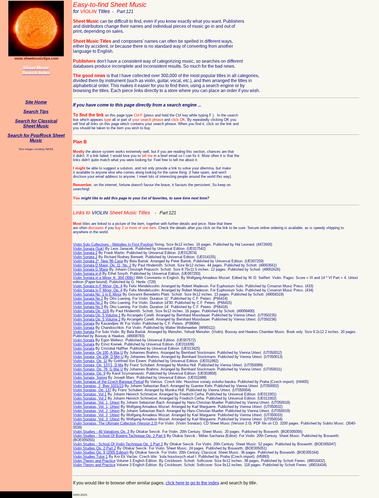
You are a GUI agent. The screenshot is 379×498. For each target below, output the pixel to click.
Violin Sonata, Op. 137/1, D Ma (98, 365)
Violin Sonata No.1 (88, 298)
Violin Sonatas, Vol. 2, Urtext (96, 411)
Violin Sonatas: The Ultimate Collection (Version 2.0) (115, 423)
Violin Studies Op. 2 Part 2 (94, 448)
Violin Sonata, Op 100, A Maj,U (98, 352)
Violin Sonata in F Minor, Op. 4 (97, 286)
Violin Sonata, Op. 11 (90, 361)
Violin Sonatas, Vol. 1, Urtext (96, 402)
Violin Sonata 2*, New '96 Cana (98, 261)
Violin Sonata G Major (90, 269)
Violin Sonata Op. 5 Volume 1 (96, 315)
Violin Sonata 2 (85, 253)
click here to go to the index (192, 483)
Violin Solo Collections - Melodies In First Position (113, 244)
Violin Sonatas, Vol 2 (90, 398)
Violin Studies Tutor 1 (90, 456)
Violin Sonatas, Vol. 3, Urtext (96, 419)
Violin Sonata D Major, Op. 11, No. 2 (102, 265)
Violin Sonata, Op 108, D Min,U (98, 357)
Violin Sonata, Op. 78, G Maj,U (98, 369)
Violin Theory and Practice (94, 461)
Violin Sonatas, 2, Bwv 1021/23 (98, 386)
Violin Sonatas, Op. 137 (92, 390)
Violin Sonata (83, 323)
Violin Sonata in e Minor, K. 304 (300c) (104, 278)
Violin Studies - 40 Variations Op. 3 (101, 432)
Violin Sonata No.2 (88, 303)
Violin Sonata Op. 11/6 (91, 311)
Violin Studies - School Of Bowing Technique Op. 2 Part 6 (119, 436)
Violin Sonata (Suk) (88, 249)
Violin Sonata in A (87, 273)
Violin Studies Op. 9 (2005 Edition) (100, 452)
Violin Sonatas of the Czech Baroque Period (108, 382)
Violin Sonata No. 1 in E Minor (97, 294)
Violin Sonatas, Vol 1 (90, 394)
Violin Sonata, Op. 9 (89, 373)
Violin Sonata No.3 (88, 307)
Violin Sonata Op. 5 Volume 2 (96, 319)
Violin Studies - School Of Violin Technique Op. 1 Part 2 (118, 444)
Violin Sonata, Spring (90, 377)
